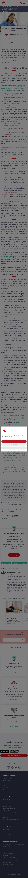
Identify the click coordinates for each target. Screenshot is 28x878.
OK (14, 441)
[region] (14, 439)
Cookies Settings (14, 444)
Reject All (14, 447)
